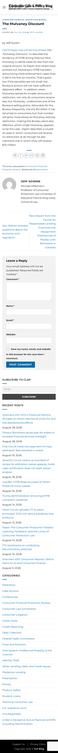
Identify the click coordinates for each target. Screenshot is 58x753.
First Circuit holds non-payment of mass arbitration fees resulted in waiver (27, 448)
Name (10, 306)
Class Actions (10, 591)
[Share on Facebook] (20, 155)
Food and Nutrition (14, 644)
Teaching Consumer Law (17, 702)
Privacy (6, 684)
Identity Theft (10, 660)
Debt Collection (12, 632)
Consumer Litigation (15, 614)
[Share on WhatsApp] (15, 155)
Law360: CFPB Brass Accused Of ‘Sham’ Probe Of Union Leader (26, 484)
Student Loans (11, 696)
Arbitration (8, 585)
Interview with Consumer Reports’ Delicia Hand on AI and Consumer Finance (28, 561)
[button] (4, 7)
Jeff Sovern (36, 32)
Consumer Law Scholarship (19, 608)
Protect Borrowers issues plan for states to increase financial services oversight (28, 434)
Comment (12, 279)
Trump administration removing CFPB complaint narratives (25, 497)
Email (10, 320)
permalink (42, 169)
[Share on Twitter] (26, 155)
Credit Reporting (12, 626)
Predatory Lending (14, 672)
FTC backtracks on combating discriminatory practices (20, 547)
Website (10, 334)
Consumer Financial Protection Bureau (24, 20)
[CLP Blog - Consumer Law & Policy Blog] (30, 7)
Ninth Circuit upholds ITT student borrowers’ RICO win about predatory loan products (28, 513)
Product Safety (11, 690)
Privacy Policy (38, 744)
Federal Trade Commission (18, 638)
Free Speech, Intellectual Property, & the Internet (27, 652)
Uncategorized (11, 713)
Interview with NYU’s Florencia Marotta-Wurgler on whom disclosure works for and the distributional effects (29, 418)
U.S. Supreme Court (14, 708)
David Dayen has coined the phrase (24, 50)
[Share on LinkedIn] (42, 155)
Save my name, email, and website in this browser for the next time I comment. (28, 354)
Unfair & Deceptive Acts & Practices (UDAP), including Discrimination (29, 721)
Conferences (10, 597)
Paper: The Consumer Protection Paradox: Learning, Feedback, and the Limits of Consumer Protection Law (28, 531)
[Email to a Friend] (31, 155)
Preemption (9, 678)
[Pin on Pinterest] (37, 155)
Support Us (19, 744)
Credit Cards (9, 620)
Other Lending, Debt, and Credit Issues (26, 666)
